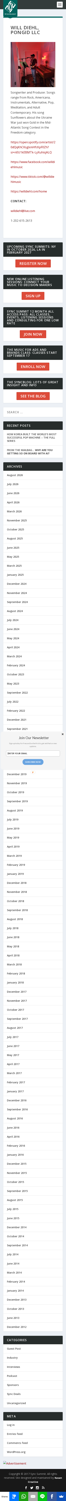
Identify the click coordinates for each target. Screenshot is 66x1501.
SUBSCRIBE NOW (33, 762)
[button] (33, 737)
